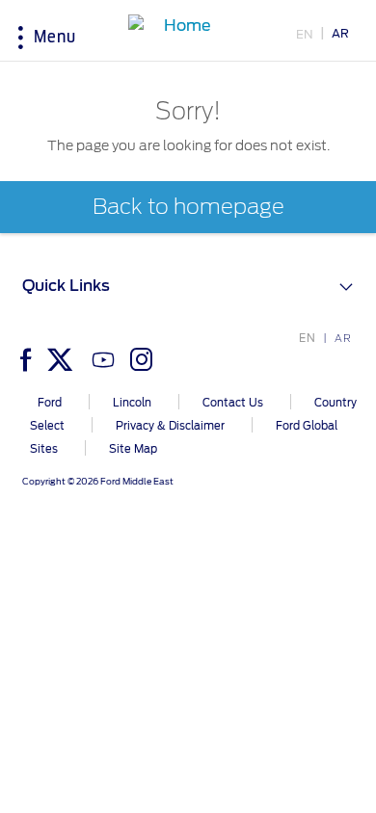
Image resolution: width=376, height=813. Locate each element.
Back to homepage (188, 207)
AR (340, 33)
